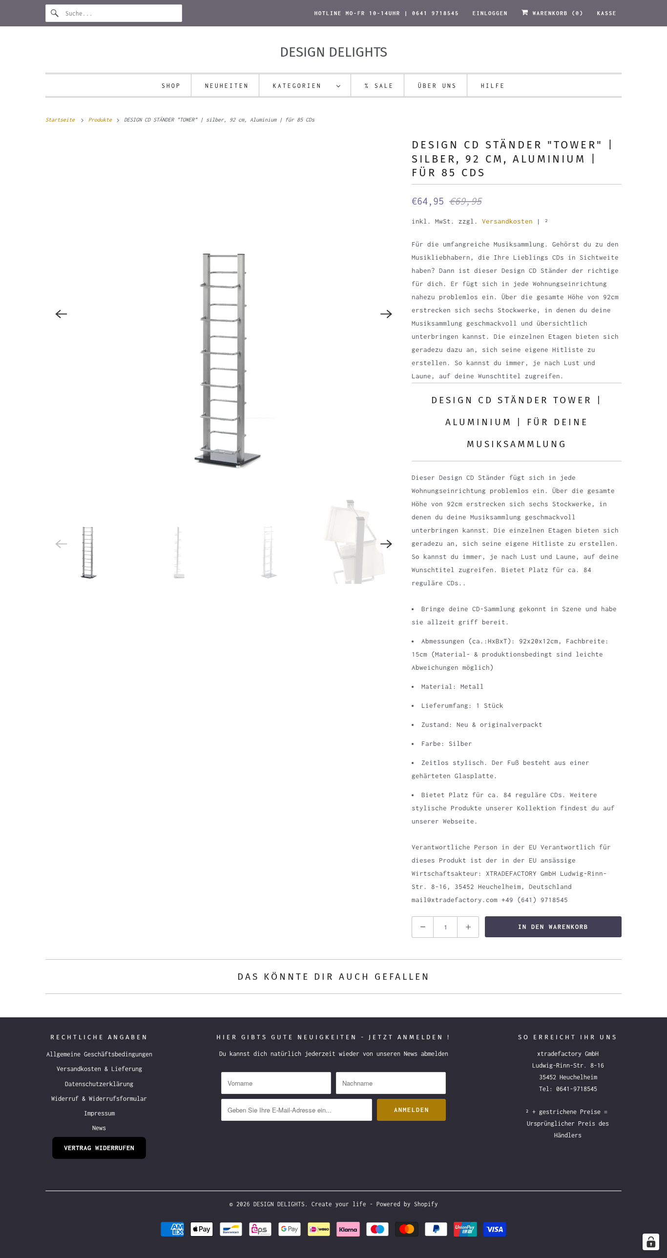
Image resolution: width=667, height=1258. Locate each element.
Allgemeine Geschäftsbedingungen (99, 1054)
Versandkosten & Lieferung (99, 1068)
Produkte (101, 120)
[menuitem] (307, 85)
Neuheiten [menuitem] (227, 85)
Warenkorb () (556, 13)
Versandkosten (507, 221)
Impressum (99, 1113)
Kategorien (302, 85)
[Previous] (61, 314)
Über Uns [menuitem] (437, 85)
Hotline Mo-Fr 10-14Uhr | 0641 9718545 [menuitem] (386, 13)
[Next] (386, 314)
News (99, 1128)
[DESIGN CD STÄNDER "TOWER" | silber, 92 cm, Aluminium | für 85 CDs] (223, 314)
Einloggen (490, 13)
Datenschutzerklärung (99, 1084)
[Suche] (55, 13)
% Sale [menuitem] (379, 85)
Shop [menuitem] (171, 85)
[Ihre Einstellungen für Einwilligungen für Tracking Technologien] (651, 1242)
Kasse (607, 13)
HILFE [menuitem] (493, 85)
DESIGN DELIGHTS (279, 1204)
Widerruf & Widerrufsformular (99, 1098)
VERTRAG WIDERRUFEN (99, 1148)
